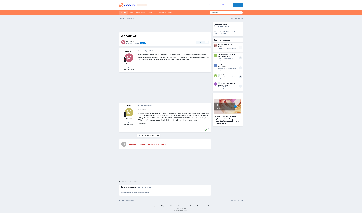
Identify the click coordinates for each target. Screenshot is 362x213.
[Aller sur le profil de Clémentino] (215, 45)
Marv (129, 105)
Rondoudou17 (222, 87)
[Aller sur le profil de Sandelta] (215, 75)
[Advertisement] (165, 26)
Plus (149, 12)
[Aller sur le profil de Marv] (129, 112)
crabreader (221, 68)
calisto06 (143, 135)
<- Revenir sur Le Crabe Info (163, 12)
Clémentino (221, 48)
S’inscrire (238, 5)
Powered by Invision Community (181, 210)
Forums (123, 12)
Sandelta (220, 77)
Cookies (192, 206)
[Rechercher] (241, 12)
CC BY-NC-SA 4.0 (181, 208)
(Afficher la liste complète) (222, 26)
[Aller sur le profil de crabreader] (215, 65)
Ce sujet (233, 12)
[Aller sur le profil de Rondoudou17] (215, 84)
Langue (154, 206)
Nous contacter (183, 206)
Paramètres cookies (203, 206)
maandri (132, 41)
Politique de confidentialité (168, 206)
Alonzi (220, 58)
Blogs (131, 12)
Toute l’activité (140, 12)
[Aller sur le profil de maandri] (123, 42)
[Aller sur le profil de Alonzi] (215, 55)
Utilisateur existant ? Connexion (220, 5)
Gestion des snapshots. (228, 75)
